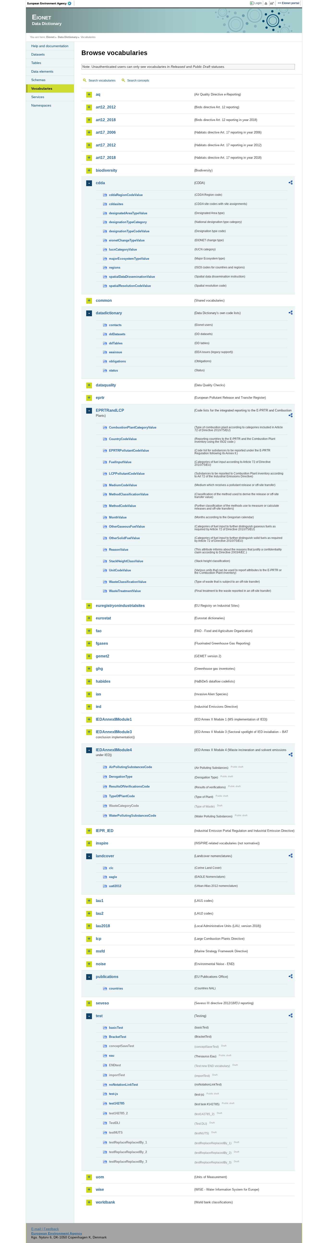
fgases (102, 643)
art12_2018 (106, 120)
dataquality (106, 385)
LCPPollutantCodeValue (127, 473)
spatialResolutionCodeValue (130, 286)
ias (98, 694)
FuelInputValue (120, 462)
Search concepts (138, 80)
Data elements (42, 71)
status (113, 370)
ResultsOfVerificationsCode (129, 786)
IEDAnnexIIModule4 (114, 750)
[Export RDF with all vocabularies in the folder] (290, 183)
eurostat (103, 618)
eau (111, 1055)
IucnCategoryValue (123, 249)
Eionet (50, 37)
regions (114, 267)
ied (98, 707)
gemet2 (102, 656)
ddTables (115, 343)
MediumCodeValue (123, 485)
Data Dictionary (67, 37)
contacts (115, 325)
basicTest (116, 1027)
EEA (50, 3)
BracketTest (117, 1037)
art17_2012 (106, 145)
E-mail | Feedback (45, 1229)
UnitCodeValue (120, 570)
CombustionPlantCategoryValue (132, 427)
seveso (102, 1003)
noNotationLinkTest (123, 1084)
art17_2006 (106, 132)
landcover (105, 856)
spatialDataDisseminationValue (132, 276)
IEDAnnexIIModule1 (114, 719)
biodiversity (106, 170)
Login (258, 3)
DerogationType (120, 776)
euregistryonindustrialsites (120, 606)
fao (99, 631)
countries (116, 988)
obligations (117, 361)
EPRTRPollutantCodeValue (129, 450)
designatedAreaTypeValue (128, 213)
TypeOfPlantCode (122, 796)
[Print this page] (266, 3)
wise (100, 1189)
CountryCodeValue (123, 439)
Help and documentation (49, 46)
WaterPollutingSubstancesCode (132, 815)
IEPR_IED (105, 831)
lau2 (99, 913)
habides (103, 681)
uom (100, 1177)
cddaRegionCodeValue (126, 195)
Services (37, 97)
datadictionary (109, 313)
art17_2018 (106, 158)
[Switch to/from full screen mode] (273, 3)
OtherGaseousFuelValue (127, 526)
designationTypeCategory (128, 222)
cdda (100, 183)
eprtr (100, 398)
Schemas (38, 80)
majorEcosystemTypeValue (129, 258)
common (104, 300)
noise (101, 964)
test (99, 1016)
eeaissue (115, 352)
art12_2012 (106, 107)
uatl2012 (115, 886)
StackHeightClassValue (126, 561)
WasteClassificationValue (127, 582)
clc (111, 868)
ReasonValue (118, 549)
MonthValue (118, 517)
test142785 (116, 1103)
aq (98, 94)
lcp (98, 939)
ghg (99, 669)
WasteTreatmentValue (125, 591)
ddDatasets (117, 334)
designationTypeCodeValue (129, 231)
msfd (100, 951)
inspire (102, 843)
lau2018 (103, 926)
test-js (113, 1094)
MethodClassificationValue (128, 494)
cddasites (116, 204)
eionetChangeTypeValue (127, 240)
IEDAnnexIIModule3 (114, 732)
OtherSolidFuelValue (124, 538)
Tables (36, 63)
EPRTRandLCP (110, 410)
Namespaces (41, 105)
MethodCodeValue (122, 506)
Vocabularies (41, 88)
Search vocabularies (102, 80)
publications (107, 977)
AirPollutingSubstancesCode (130, 767)
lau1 (99, 901)
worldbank (105, 1202)
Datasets (38, 54)
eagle (113, 877)
